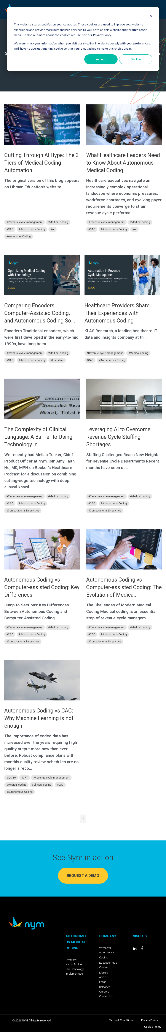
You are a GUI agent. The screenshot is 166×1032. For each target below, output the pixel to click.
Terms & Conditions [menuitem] (121, 1020)
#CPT (24, 777)
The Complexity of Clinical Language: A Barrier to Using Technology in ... (38, 437)
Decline (136, 59)
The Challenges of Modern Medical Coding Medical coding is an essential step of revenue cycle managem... (121, 611)
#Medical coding (58, 222)
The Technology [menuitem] (74, 969)
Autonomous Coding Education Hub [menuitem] (108, 957)
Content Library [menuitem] (104, 970)
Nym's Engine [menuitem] (73, 964)
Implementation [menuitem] (74, 973)
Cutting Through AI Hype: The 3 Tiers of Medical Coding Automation (41, 162)
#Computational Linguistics (22, 510)
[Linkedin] (135, 948)
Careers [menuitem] (104, 991)
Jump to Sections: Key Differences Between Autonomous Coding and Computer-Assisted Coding (36, 611)
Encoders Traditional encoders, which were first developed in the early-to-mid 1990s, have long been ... (41, 337)
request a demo (83, 875)
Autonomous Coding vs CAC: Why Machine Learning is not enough (38, 718)
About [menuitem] (102, 977)
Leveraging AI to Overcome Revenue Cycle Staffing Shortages (118, 437)
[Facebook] (142, 948)
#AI (52, 229)
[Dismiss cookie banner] (150, 16)
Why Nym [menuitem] (105, 947)
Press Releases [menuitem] (104, 984)
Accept (101, 59)
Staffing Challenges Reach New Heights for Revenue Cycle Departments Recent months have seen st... (123, 461)
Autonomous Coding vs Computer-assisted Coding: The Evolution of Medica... (124, 587)
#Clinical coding (41, 784)
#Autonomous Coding (32, 229)
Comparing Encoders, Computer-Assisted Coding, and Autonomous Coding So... (39, 313)
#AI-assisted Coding (18, 236)
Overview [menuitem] (71, 959)
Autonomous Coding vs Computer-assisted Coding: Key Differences (42, 587)
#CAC (9, 229)
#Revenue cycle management (24, 222)
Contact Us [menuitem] (106, 996)
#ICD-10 (11, 777)
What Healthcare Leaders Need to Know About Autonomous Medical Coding (123, 162)
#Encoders (57, 360)
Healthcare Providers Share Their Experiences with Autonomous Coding (117, 313)
